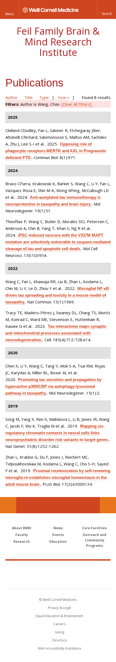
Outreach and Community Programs (94, 540)
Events (58, 534)
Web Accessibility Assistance (59, 648)
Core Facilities (94, 528)
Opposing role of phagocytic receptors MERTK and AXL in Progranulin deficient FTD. (55, 151)
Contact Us (108, 505)
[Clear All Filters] (76, 104)
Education (58, 541)
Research (21, 541)
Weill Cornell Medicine (58, 568)
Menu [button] (9, 14)
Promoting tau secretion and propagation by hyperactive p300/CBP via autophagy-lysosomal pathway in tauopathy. (53, 386)
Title (28, 97)
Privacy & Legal (59, 607)
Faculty (21, 534)
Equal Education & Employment (59, 616)
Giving (59, 632)
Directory (59, 640)
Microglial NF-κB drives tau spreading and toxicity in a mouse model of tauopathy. (57, 295)
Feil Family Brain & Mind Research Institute (58, 41)
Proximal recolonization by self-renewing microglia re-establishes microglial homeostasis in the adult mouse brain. (57, 477)
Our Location (8, 505)
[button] (106, 9)
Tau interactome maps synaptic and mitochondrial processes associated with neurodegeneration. (55, 333)
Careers (59, 624)
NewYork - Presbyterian (58, 580)
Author (11, 97)
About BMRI (21, 528)
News (58, 528)
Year (62, 97)
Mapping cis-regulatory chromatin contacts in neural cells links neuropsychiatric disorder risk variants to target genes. (57, 433)
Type (44, 97)
